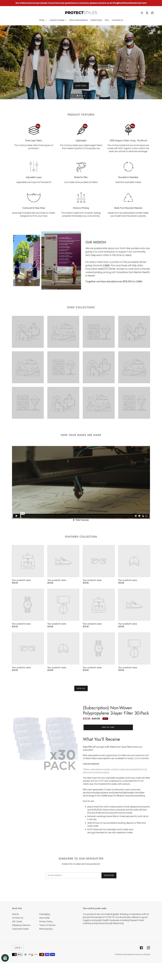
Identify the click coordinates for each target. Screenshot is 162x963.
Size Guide (44, 917)
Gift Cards (17, 921)
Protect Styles (127, 954)
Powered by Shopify (141, 954)
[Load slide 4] (84, 96)
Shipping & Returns (21, 925)
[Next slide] (89, 96)
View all (81, 688)
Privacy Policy (46, 921)
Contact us (17, 917)
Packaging (44, 914)
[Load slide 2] (80, 96)
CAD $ (17, 947)
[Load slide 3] (82, 96)
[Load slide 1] (77, 96)
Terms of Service (47, 925)
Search (15, 914)
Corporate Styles (20, 928)
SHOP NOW (81, 85)
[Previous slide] (72, 96)
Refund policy (46, 928)
